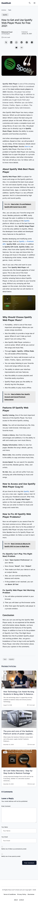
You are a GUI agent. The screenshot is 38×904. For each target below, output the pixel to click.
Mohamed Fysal (6, 32)
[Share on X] (6, 42)
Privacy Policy (21, 894)
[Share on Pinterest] (27, 42)
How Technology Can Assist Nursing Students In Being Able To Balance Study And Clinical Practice (18, 694)
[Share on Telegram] (32, 42)
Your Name (4, 827)
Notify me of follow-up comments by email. (13, 849)
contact (21, 900)
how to (27, 146)
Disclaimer (31, 894)
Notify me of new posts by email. (10, 856)
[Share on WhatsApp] (16, 42)
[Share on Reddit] (22, 42)
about (16, 900)
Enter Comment (5, 806)
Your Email (4, 837)
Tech (9, 10)
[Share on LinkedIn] (11, 42)
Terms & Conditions (10, 894)
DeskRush (6, 3)
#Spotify (11, 659)
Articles (3, 10)
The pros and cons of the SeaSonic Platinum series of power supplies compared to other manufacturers (18, 733)
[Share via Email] (16, 48)
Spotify (5, 15)
